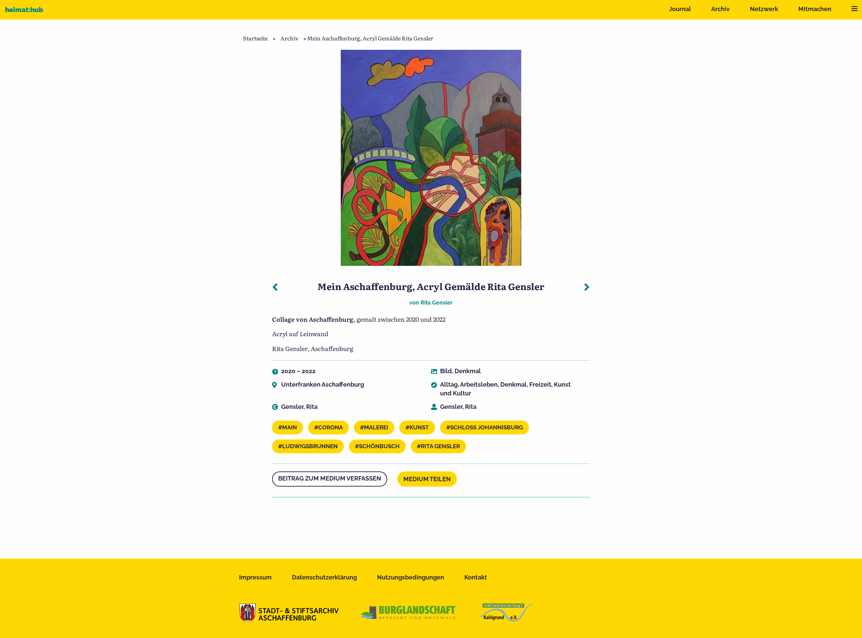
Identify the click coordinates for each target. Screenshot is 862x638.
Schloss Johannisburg (486, 427)
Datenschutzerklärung (324, 577)
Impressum (255, 577)
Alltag (449, 384)
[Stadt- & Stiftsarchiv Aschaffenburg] (289, 619)
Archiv (720, 8)
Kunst (419, 427)
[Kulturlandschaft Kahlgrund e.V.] (506, 619)
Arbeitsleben (479, 384)
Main (289, 427)
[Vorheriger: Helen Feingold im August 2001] (275, 286)
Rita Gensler (437, 302)
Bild (446, 371)
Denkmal (468, 371)
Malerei (376, 427)
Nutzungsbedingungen (410, 577)
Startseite (255, 38)
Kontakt (475, 577)
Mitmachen (814, 8)
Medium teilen (427, 479)
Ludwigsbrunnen (310, 446)
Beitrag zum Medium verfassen (329, 478)
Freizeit (540, 384)
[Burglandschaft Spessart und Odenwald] (408, 619)
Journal (680, 8)
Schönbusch (379, 446)
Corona (330, 427)
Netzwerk (764, 8)
